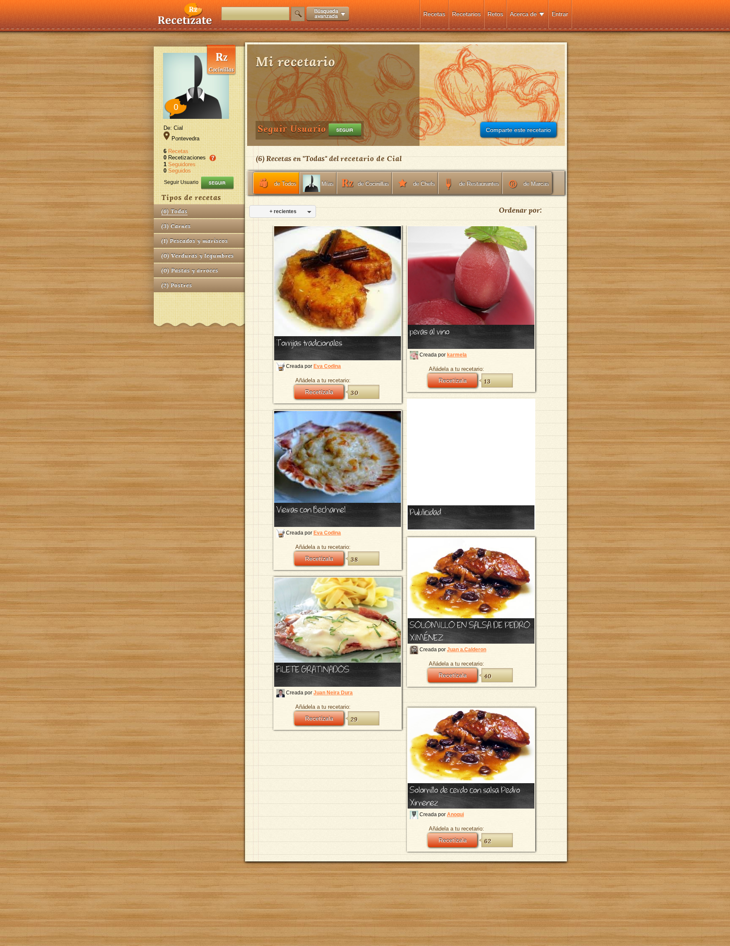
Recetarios (466, 14)
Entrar (560, 14)
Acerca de (523, 14)
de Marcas (536, 184)
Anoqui (455, 814)
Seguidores (182, 164)
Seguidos (179, 170)
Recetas (434, 14)
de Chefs (424, 184)
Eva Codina (327, 366)
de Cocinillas (373, 184)
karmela (457, 355)
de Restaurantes (479, 184)
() (174, 211)
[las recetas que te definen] (185, 22)
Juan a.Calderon (466, 650)
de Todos (285, 184)
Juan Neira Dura (333, 693)
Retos (495, 14)
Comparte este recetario (518, 129)
